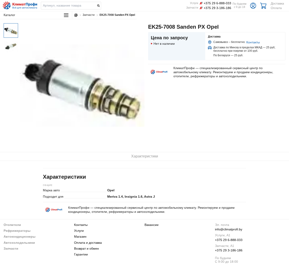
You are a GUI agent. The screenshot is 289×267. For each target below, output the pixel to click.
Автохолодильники (19, 242)
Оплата (276, 7)
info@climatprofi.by (228, 229)
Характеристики (144, 156)
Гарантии (81, 254)
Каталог (9, 15)
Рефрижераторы (17, 230)
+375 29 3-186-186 (228, 250)
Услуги (79, 230)
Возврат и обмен (86, 248)
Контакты (253, 42)
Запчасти (11, 248)
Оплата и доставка (88, 242)
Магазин (80, 236)
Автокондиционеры (19, 236)
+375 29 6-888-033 (228, 240)
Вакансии (151, 225)
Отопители (12, 225)
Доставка (277, 3)
